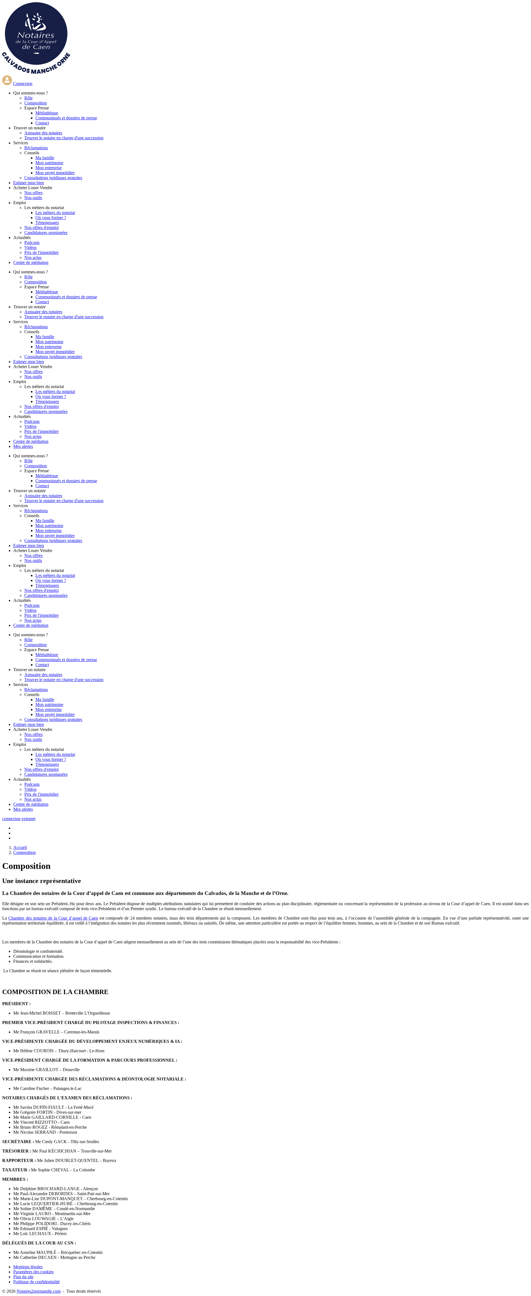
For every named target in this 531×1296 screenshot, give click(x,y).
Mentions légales (28, 1266)
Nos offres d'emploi (41, 227)
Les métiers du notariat (55, 212)
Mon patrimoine (49, 162)
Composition (35, 103)
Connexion (22, 83)
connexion (11, 818)
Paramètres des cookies (33, 1271)
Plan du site (23, 1276)
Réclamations (36, 147)
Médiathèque (46, 113)
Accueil (20, 847)
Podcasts (32, 242)
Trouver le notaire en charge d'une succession (63, 137)
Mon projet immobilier (55, 172)
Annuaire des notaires (43, 132)
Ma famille (44, 157)
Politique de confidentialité (36, 1281)
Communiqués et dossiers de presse (66, 118)
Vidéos (30, 247)
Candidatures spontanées (45, 232)
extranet (28, 818)
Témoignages (47, 222)
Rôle (28, 98)
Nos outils (33, 197)
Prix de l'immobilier (41, 252)
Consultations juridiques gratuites (53, 177)
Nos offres (33, 192)
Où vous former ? (50, 217)
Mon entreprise (48, 167)
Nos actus (32, 257)
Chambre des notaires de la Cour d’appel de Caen (53, 918)
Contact (42, 122)
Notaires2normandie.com (39, 1291)
